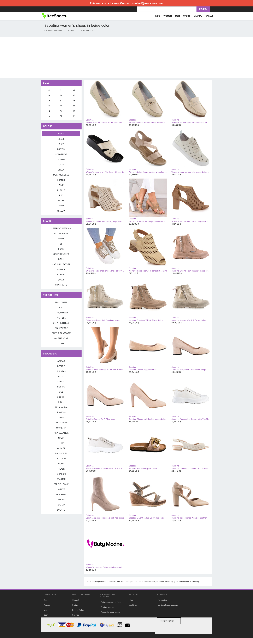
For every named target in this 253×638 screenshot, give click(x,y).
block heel (61, 302)
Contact (75, 600)
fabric (61, 238)
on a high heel (61, 323)
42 (48, 111)
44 (73, 111)
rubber (61, 274)
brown (61, 149)
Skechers (61, 494)
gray (61, 164)
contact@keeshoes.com (147, 3)
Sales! (209, 16)
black (61, 139)
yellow (61, 210)
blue (61, 144)
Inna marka (61, 407)
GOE (61, 392)
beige (61, 133)
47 (73, 116)
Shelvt (61, 489)
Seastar (61, 479)
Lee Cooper (61, 422)
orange (61, 180)
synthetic (61, 285)
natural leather (61, 264)
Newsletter (162, 600)
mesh (61, 259)
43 (61, 111)
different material (61, 228)
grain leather (61, 254)
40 (61, 105)
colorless (61, 154)
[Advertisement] (88, 57)
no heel (61, 318)
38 (73, 100)
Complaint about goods (110, 612)
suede (61, 279)
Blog (131, 600)
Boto (61, 376)
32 (73, 90)
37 (61, 100)
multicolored (61, 175)
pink (61, 185)
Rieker (61, 469)
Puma (61, 463)
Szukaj (203, 9)
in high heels (61, 312)
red (61, 195)
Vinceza (61, 499)
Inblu (61, 402)
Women (47, 605)
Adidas (61, 361)
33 (48, 95)
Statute (75, 605)
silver (61, 200)
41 (74, 105)
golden (61, 159)
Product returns (107, 607)
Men (45, 610)
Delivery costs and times (111, 602)
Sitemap (75, 615)
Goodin (61, 397)
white (61, 205)
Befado (61, 366)
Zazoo (61, 504)
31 (61, 90)
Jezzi (61, 417)
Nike (61, 443)
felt (61, 243)
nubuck (61, 269)
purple (61, 190)
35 (73, 95)
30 (48, 90)
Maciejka (61, 427)
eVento (61, 510)
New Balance (61, 433)
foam (61, 249)
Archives (133, 605)
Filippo (61, 386)
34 (61, 95)
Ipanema (61, 412)
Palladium (61, 453)
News (61, 438)
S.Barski (61, 474)
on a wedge (61, 328)
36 (48, 100)
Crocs (61, 381)
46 (61, 116)
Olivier (61, 448)
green (61, 169)
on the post (61, 338)
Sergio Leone (61, 484)
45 (48, 116)
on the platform (61, 333)
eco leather (61, 233)
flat (61, 307)
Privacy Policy (78, 610)
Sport (46, 615)
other (61, 343)
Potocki (61, 458)
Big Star (61, 371)
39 (48, 105)
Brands (198, 16)
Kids (45, 600)
